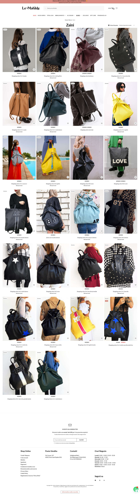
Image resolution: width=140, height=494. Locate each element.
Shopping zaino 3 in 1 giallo (121, 130)
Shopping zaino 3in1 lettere (120, 237)
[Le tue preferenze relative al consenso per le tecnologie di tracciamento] (137, 491)
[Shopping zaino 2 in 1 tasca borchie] (120, 50)
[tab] (33, 451)
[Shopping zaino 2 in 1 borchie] (120, 265)
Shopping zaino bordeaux (86, 76)
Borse (70, 20)
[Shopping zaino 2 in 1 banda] (19, 50)
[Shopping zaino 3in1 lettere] (120, 211)
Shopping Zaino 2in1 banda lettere (19, 237)
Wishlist (23, 460)
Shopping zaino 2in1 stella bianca (19, 291)
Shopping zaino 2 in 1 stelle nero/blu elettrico (121, 345)
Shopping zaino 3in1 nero (87, 183)
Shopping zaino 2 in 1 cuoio (19, 130)
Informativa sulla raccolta (70, 492)
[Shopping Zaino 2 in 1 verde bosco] (52, 373)
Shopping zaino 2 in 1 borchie (120, 291)
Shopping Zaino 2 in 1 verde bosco (53, 399)
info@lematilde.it (74, 455)
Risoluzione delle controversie (29, 469)
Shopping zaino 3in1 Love (120, 183)
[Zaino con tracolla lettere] (52, 211)
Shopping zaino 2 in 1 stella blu (19, 345)
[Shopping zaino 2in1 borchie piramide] (86, 265)
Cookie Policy (24, 473)
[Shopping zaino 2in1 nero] (52, 265)
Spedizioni (23, 462)
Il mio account (24, 457)
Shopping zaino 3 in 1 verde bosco (53, 130)
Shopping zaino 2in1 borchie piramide (87, 291)
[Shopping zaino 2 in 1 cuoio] (19, 104)
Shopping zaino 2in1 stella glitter (53, 76)
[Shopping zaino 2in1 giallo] (52, 158)
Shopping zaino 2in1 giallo (53, 183)
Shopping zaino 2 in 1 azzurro (19, 183)
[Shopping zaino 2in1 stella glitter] (52, 50)
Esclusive (5, 29)
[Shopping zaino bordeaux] (86, 50)
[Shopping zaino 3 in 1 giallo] (120, 104)
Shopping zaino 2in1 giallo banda (87, 345)
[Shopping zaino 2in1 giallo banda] (86, 319)
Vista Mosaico (114, 25)
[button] (135, 489)
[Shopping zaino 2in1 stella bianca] (19, 265)
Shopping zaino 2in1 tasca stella (53, 345)
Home (66, 20)
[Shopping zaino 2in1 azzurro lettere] (86, 211)
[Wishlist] (116, 8)
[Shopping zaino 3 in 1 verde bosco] (52, 104)
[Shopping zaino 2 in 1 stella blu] (19, 319)
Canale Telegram (25, 455)
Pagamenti (23, 464)
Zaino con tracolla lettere (53, 237)
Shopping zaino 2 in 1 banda (19, 76)
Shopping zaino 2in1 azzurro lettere (86, 237)
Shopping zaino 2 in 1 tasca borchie (120, 76)
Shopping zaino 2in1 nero (53, 291)
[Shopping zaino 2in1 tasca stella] (52, 319)
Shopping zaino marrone (86, 130)
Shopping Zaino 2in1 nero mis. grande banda (19, 399)
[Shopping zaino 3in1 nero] (86, 158)
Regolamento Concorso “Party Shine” (30, 475)
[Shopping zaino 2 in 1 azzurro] (19, 158)
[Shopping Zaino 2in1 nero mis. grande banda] (19, 373)
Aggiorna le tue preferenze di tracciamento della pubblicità (75, 486)
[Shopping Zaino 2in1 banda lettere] (19, 211)
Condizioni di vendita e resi (28, 466)
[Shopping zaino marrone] (86, 104)
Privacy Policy (72, 443)
